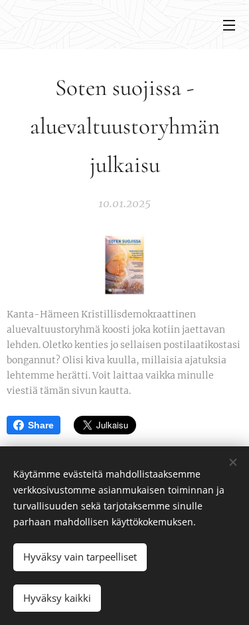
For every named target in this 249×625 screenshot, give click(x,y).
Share (41, 425)
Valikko (229, 24)
